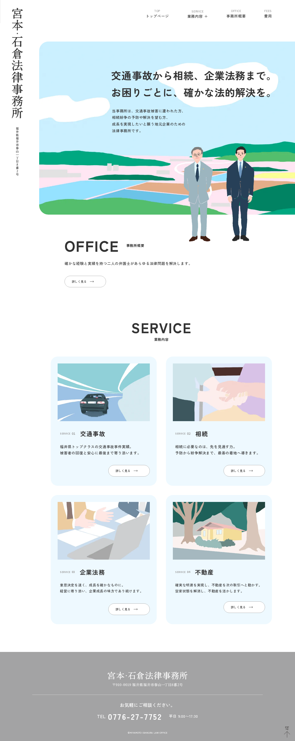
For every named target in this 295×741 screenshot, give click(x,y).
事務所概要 (236, 15)
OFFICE (236, 11)
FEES (267, 11)
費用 (268, 15)
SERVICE (198, 11)
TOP (157, 11)
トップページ (157, 15)
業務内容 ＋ (197, 16)
